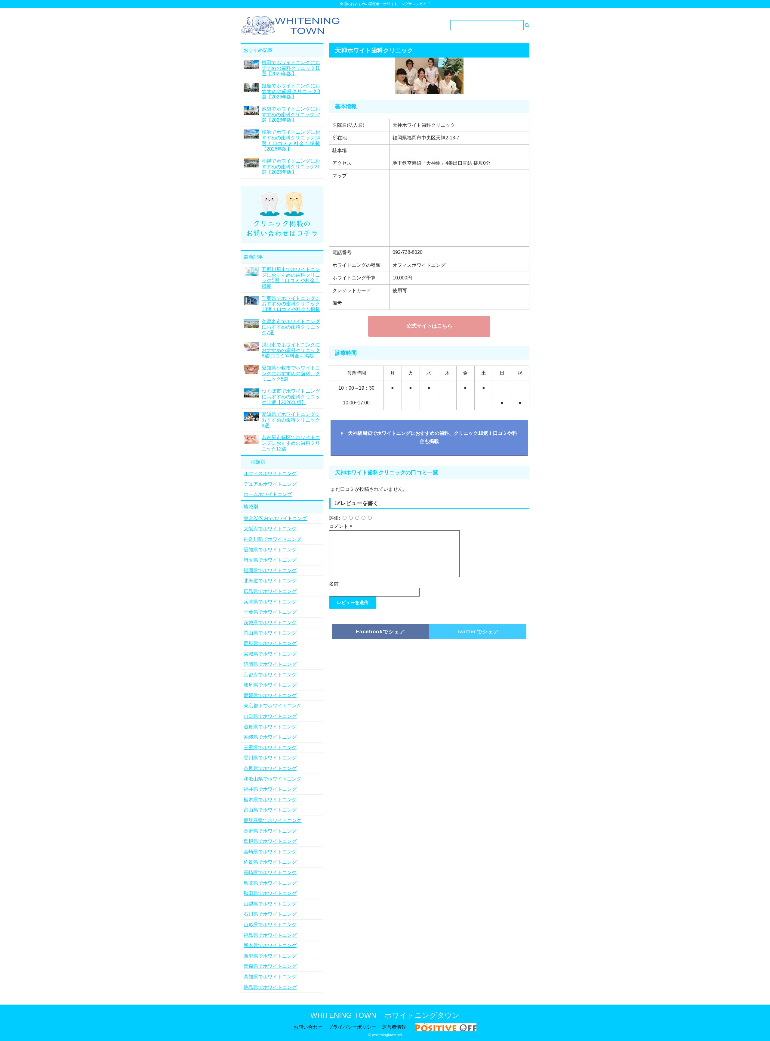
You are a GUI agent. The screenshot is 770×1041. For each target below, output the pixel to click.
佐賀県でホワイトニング (270, 862)
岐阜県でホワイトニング (270, 684)
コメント (340, 526)
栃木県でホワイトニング (270, 799)
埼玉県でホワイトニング (270, 560)
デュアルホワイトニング (270, 484)
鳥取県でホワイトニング (270, 883)
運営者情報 (394, 1027)
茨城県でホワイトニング (270, 622)
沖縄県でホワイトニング (270, 737)
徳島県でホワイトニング (270, 987)
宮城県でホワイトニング (270, 653)
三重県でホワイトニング (270, 747)
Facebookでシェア (380, 631)
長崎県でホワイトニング (270, 872)
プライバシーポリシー (352, 1027)
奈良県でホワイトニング (270, 768)
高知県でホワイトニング (270, 976)
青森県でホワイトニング (270, 966)
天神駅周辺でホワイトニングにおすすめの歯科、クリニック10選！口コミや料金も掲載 (430, 437)
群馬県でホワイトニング (270, 643)
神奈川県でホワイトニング (272, 539)
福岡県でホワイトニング (270, 570)
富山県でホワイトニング (270, 809)
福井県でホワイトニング (270, 789)
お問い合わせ (308, 1027)
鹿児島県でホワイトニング (272, 820)
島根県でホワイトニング (270, 841)
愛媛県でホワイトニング (270, 695)
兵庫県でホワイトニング (270, 601)
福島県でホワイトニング (270, 935)
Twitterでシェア (478, 631)
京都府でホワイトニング (270, 674)
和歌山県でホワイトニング (272, 778)
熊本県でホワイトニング (270, 945)
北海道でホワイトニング (270, 580)
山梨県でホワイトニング (270, 903)
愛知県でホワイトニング (270, 549)
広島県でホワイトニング (270, 591)
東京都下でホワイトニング (272, 705)
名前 (334, 583)
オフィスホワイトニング (270, 473)
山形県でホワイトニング (270, 924)
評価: (335, 518)
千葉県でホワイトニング (270, 612)
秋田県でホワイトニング (270, 893)
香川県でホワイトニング (270, 757)
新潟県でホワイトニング (270, 955)
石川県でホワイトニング (270, 914)
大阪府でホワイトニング (270, 528)
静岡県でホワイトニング (270, 664)
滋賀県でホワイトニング (270, 726)
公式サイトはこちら (429, 326)
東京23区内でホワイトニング (275, 518)
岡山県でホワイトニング (270, 632)
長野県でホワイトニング (270, 831)
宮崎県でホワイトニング (270, 851)
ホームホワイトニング (268, 494)
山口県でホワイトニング (270, 716)
